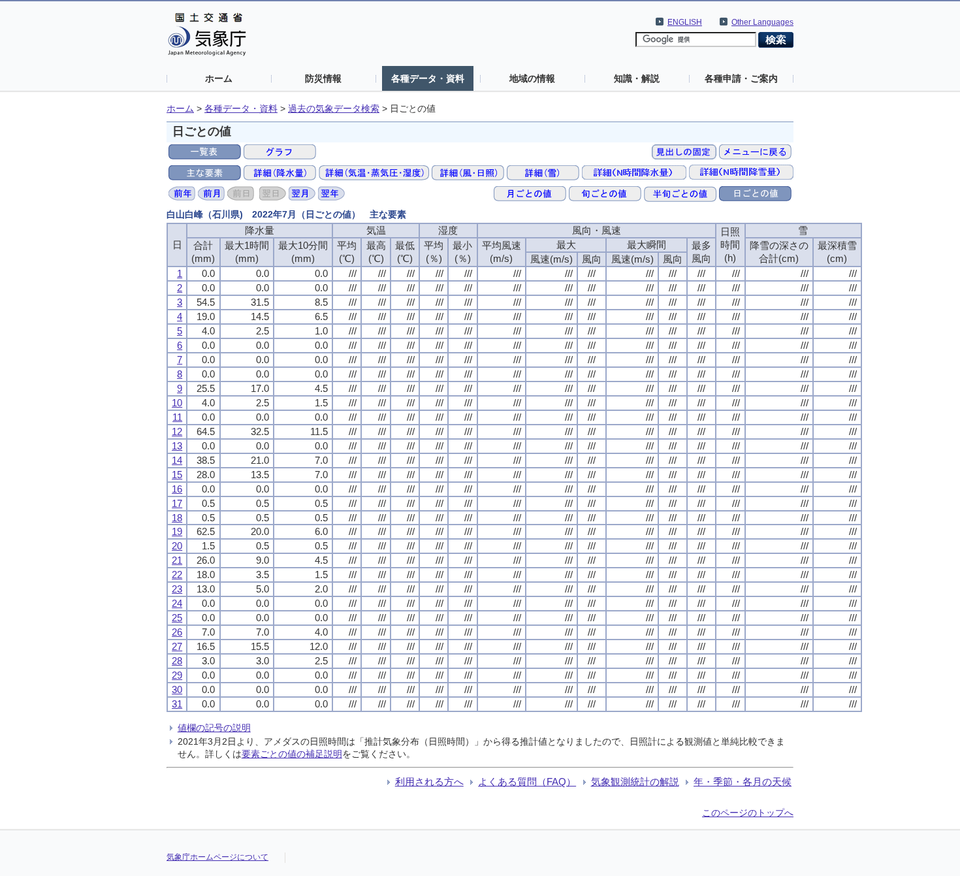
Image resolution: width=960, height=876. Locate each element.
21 (177, 560)
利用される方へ (429, 781)
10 (177, 402)
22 (177, 574)
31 (177, 703)
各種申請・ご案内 (741, 78)
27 (177, 646)
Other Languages (762, 22)
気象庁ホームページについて (217, 857)
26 (177, 632)
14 (177, 460)
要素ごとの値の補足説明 (292, 754)
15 (177, 474)
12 (177, 431)
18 (177, 517)
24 (177, 603)
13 (177, 445)
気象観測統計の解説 (635, 781)
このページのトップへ (747, 812)
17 (177, 503)
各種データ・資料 (427, 78)
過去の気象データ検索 (333, 109)
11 (177, 417)
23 (177, 588)
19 (177, 531)
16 (177, 489)
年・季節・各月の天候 (743, 781)
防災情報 (323, 78)
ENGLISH (684, 22)
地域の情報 (532, 78)
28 (177, 660)
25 (177, 617)
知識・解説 (637, 78)
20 (177, 545)
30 (177, 689)
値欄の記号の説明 (214, 727)
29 (177, 675)
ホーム (218, 78)
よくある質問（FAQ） (527, 781)
